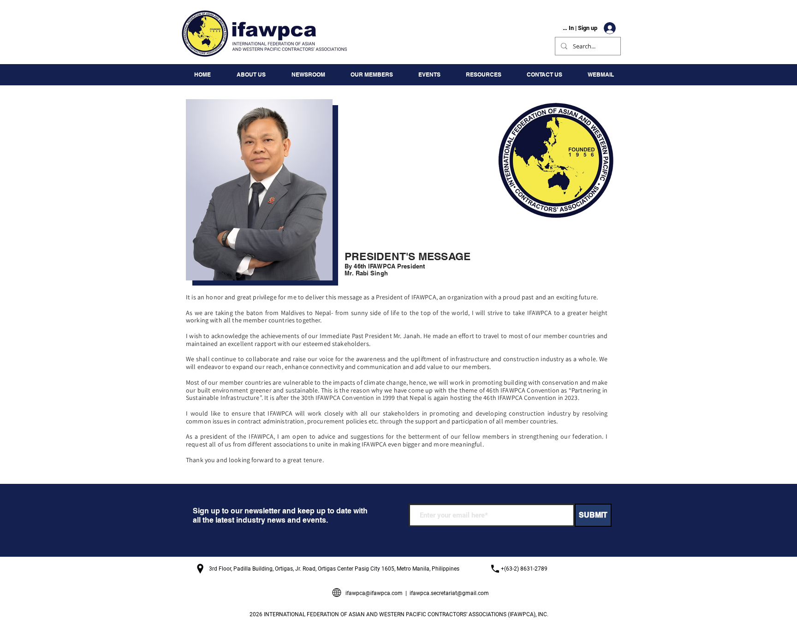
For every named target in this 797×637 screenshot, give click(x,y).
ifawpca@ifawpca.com (374, 593)
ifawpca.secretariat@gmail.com (449, 593)
